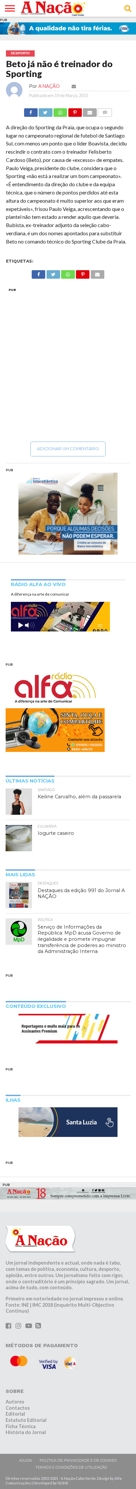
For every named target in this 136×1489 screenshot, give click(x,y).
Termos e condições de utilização (71, 1467)
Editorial (15, 1414)
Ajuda (25, 1460)
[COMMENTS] (105, 111)
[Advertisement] (68, 364)
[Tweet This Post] (45, 111)
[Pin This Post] (75, 111)
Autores (15, 1401)
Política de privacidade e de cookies (78, 1460)
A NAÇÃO (49, 86)
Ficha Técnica (21, 1426)
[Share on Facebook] (31, 111)
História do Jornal (26, 1432)
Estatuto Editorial (26, 1420)
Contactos (18, 1408)
